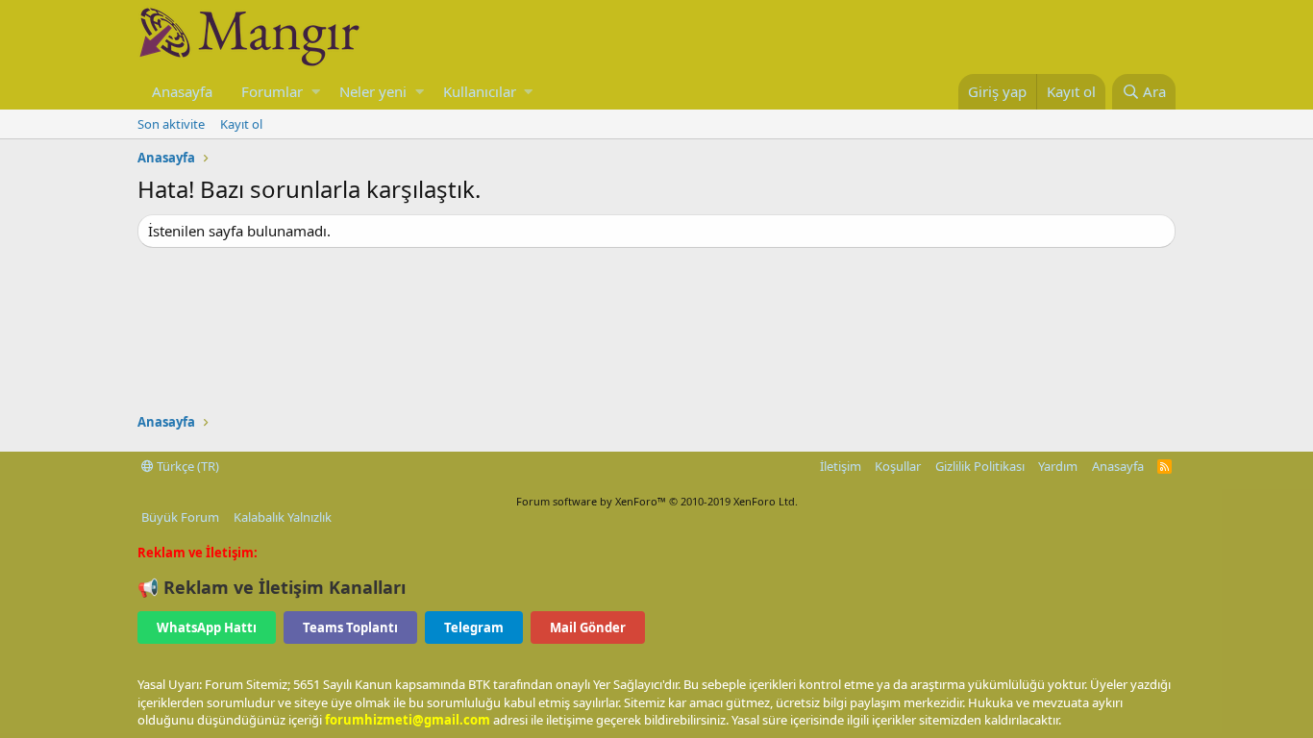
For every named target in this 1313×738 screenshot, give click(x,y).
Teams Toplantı (350, 627)
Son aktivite (171, 124)
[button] (316, 92)
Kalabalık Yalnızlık (283, 517)
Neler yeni (373, 91)
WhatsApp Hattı (207, 627)
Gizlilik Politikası (980, 466)
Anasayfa (182, 91)
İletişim (840, 466)
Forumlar (272, 91)
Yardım (1058, 466)
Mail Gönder (588, 627)
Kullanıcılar (479, 91)
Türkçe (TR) (186, 466)
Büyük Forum (180, 517)
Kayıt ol (241, 124)
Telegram (474, 627)
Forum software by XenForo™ (657, 501)
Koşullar (898, 466)
